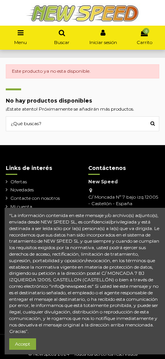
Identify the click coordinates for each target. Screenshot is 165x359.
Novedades (22, 190)
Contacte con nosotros (35, 198)
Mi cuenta (21, 206)
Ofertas (18, 181)
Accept (22, 344)
